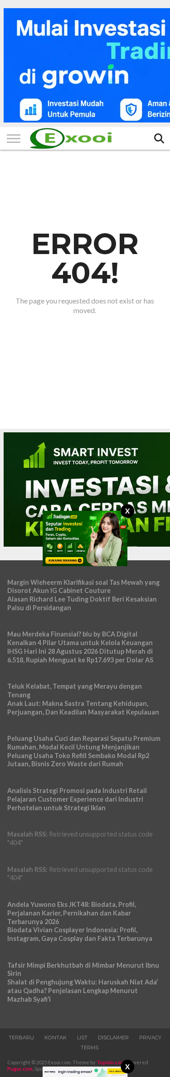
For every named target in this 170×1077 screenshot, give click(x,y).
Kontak (55, 1037)
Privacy (150, 1037)
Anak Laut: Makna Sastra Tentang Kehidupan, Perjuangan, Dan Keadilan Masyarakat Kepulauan (83, 708)
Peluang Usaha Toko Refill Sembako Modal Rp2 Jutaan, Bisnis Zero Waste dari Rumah (78, 760)
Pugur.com (20, 1069)
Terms (89, 1047)
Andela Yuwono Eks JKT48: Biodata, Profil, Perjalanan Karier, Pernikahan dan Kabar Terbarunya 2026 (71, 913)
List (82, 1037)
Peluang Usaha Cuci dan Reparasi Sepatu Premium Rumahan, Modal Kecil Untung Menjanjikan (83, 742)
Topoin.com (111, 1062)
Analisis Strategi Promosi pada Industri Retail (77, 790)
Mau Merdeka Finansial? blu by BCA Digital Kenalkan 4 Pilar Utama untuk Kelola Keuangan (80, 638)
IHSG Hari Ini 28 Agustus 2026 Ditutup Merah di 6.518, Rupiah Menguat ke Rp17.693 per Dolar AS (80, 655)
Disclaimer (113, 1037)
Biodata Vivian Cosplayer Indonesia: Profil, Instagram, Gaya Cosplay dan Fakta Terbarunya (79, 934)
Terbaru (21, 1037)
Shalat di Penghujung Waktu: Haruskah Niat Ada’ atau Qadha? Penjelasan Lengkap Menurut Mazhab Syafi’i (82, 990)
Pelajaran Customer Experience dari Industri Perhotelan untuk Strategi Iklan (75, 803)
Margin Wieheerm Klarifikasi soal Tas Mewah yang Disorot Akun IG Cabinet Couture (83, 586)
